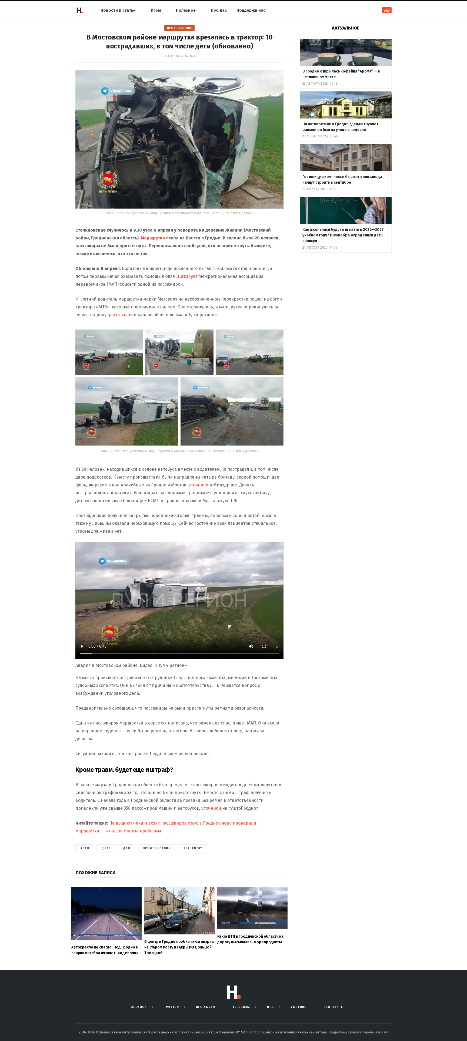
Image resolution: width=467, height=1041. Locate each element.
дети (106, 848)
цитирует (188, 276)
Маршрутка (153, 238)
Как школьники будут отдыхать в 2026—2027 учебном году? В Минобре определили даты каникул (342, 235)
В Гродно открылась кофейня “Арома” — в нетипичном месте (341, 74)
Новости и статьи (118, 10)
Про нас (219, 10)
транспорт (193, 848)
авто (85, 848)
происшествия (157, 848)
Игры (156, 10)
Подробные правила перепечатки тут (358, 1032)
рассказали (121, 314)
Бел (386, 10)
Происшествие (179, 28)
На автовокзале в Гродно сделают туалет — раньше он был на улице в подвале (342, 127)
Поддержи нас (250, 10)
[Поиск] (370, 10)
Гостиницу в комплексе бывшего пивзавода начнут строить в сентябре (342, 179)
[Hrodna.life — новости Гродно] (79, 10)
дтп (126, 848)
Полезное (186, 10)
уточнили (199, 484)
